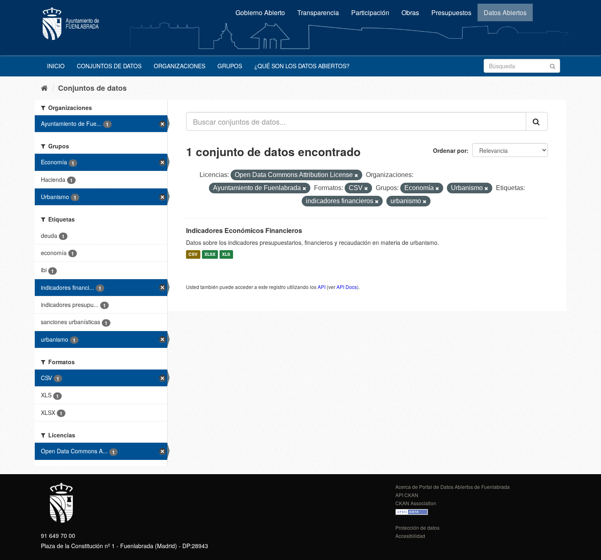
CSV (192, 254)
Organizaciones (179, 66)
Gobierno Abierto (260, 12)
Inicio (56, 66)
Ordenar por (449, 150)
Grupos (230, 66)
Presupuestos (451, 12)
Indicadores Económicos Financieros (244, 230)
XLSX (209, 254)
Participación (370, 12)
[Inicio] (44, 87)
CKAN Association (415, 503)
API (321, 286)
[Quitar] (356, 175)
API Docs (346, 286)
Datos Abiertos (505, 12)
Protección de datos (417, 527)
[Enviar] (552, 65)
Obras (410, 12)
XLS (226, 254)
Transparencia (318, 12)
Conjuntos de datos (109, 66)
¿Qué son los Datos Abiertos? (302, 66)
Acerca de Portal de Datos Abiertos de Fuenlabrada (452, 486)
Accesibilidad (410, 535)
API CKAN (406, 494)
